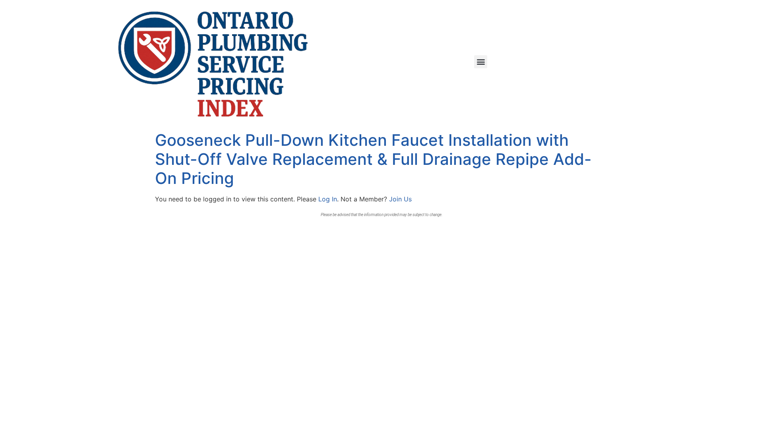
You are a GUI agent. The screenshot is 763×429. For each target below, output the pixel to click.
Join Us (400, 199)
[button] (480, 61)
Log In (327, 199)
